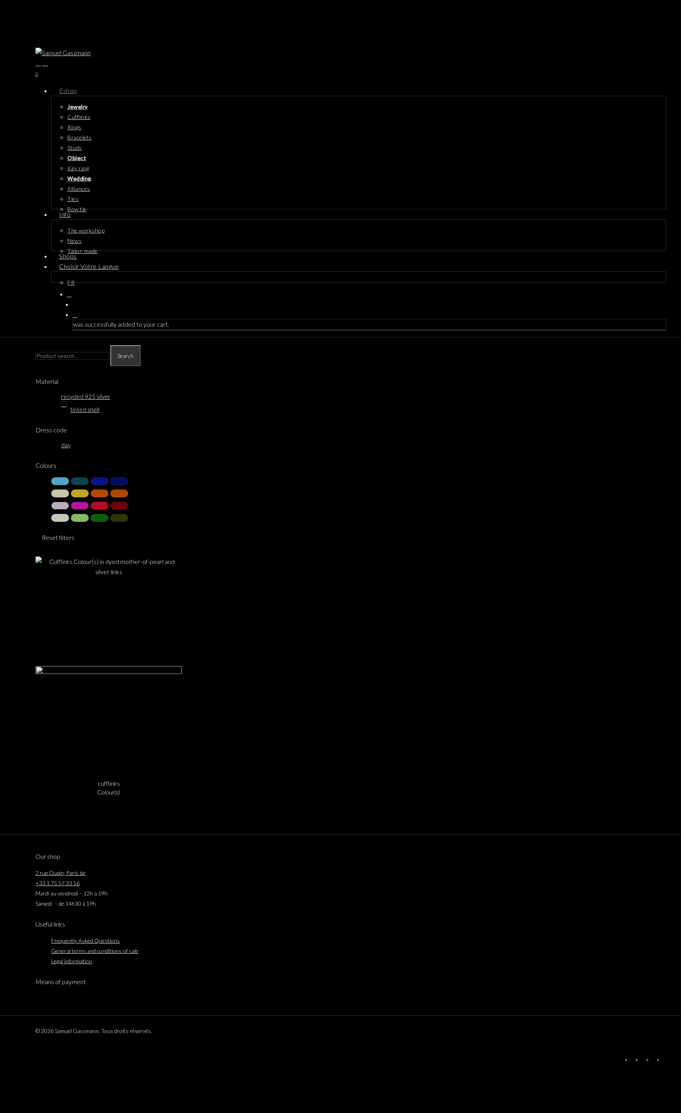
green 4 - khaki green (119, 518)
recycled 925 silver (85, 396)
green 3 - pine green (99, 518)
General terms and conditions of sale (94, 950)
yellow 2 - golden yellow (80, 493)
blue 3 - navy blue (99, 481)
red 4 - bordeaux (119, 506)
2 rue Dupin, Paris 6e (60, 872)
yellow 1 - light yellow (60, 493)
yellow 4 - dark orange (119, 493)
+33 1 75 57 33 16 (57, 883)
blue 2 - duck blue (80, 481)
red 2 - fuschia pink (80, 506)
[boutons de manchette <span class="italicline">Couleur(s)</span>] (108, 666)
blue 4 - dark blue (119, 481)
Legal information (71, 961)
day (66, 445)
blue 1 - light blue (60, 481)
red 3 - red (99, 506)
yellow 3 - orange (99, 493)
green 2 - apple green (80, 518)
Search (125, 355)
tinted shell (84, 409)
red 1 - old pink (60, 506)
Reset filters (58, 537)
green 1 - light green (60, 518)
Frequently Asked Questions (85, 940)
